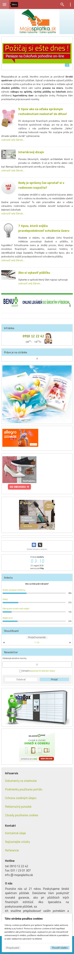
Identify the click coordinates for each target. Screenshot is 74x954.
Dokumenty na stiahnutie (21, 780)
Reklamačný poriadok (18, 806)
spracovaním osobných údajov (43, 670)
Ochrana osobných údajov (20, 798)
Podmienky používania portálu (23, 789)
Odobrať (21, 679)
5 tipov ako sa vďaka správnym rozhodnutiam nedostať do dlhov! (42, 111)
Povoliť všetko (60, 948)
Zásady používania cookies (21, 815)
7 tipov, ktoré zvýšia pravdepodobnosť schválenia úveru (43, 228)
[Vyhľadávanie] (62, 4)
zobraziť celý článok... (12, 140)
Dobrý (5, 599)
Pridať (54, 679)
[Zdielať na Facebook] (34, 545)
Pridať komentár (37, 637)
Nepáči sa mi (8, 617)
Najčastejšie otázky (17, 841)
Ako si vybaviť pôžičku (34, 272)
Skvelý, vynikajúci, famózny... (15, 589)
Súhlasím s (38, 670)
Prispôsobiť (12, 948)
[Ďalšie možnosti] (70, 4)
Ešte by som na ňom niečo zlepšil (16, 608)
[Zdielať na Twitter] (40, 545)
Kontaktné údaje (15, 833)
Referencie (12, 850)
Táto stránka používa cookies (23, 918)
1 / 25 (36, 642)
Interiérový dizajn (31, 152)
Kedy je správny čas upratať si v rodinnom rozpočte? (41, 185)
